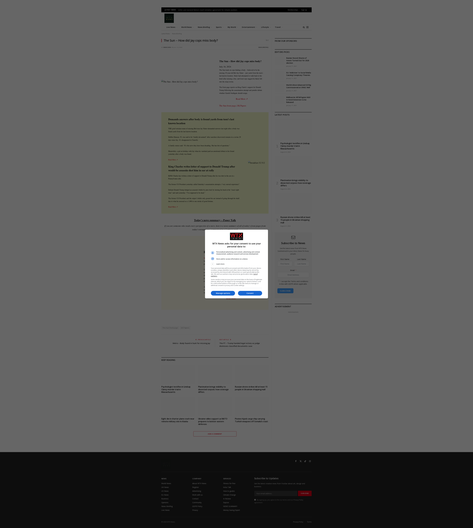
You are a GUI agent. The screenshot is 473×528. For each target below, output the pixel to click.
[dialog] (236, 264)
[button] (236, 264)
